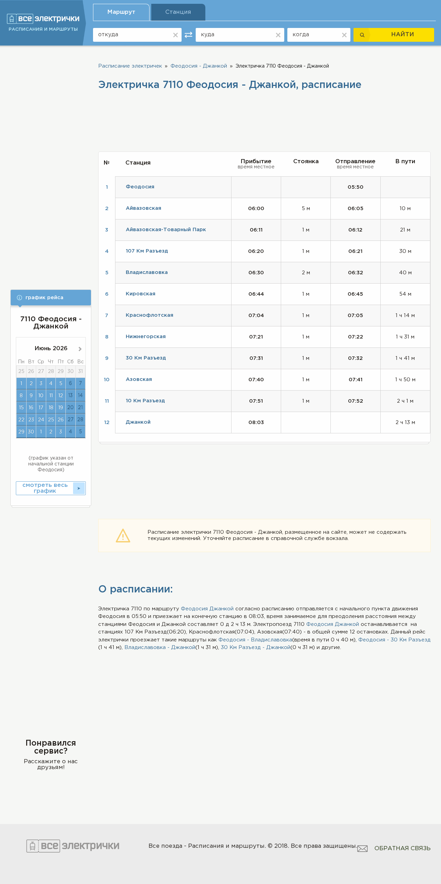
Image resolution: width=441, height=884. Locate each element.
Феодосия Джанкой (332, 624)
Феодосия (194, 609)
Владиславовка (147, 272)
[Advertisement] (50, 162)
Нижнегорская (146, 336)
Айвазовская (143, 208)
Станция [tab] (178, 12)
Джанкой (221, 609)
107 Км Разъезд (147, 251)
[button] (51, 297)
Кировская (140, 294)
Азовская (139, 379)
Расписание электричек (130, 66)
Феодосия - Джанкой (199, 66)
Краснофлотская (149, 315)
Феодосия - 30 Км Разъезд (394, 640)
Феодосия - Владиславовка (255, 640)
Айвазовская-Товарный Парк (166, 229)
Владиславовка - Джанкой (159, 647)
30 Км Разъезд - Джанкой (255, 647)
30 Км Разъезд (146, 358)
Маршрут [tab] (121, 12)
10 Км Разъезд (145, 401)
